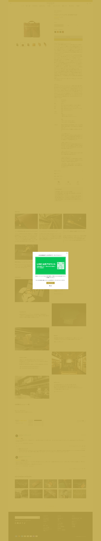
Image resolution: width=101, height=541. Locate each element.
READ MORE (50, 283)
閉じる (50, 285)
